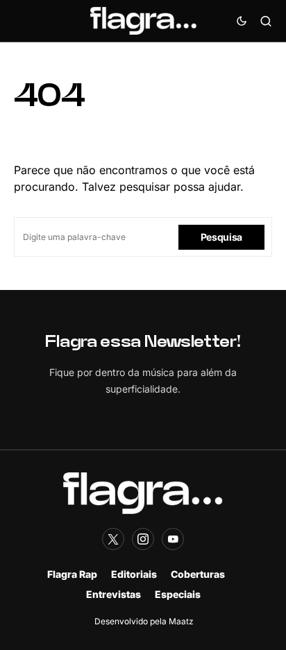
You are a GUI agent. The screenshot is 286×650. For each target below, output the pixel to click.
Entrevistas (113, 594)
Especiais (178, 594)
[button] (241, 21)
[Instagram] (143, 539)
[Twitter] (113, 539)
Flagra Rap (72, 574)
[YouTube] (173, 539)
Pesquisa (221, 237)
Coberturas (198, 574)
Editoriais (134, 574)
